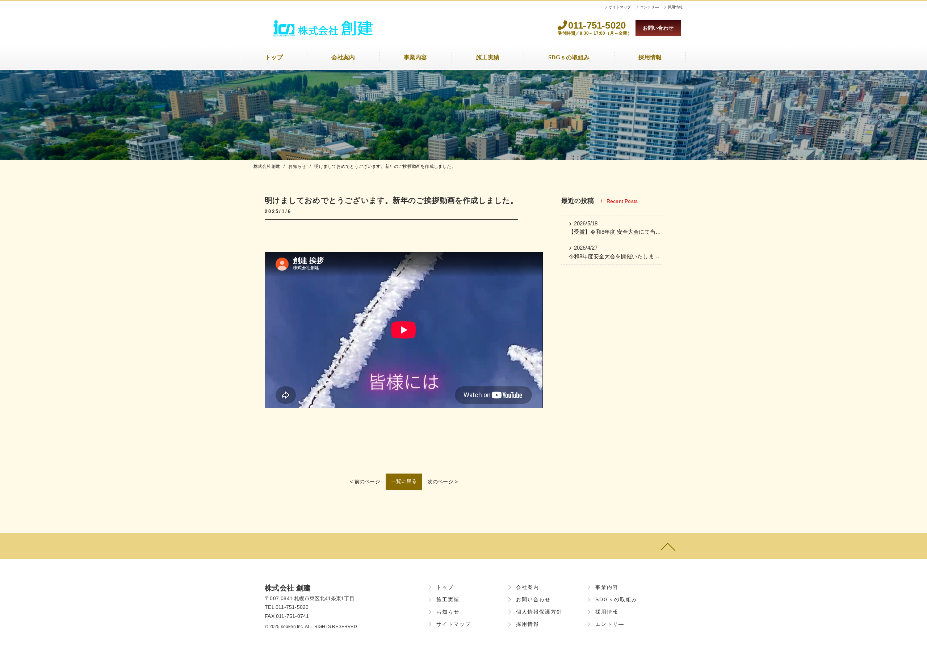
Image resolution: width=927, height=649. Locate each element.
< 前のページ (365, 481)
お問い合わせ (658, 28)
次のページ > (443, 481)
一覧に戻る (404, 481)
